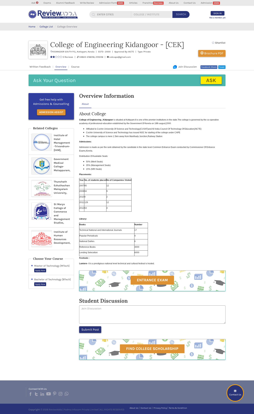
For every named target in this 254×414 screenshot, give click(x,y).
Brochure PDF (213, 53)
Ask (33, 2)
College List (46, 26)
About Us (173, 2)
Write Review (87, 2)
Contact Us (190, 2)
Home (32, 26)
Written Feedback (40, 66)
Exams (47, 2)
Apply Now (40, 270)
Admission (210, 2)
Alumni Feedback (65, 2)
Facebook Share (209, 67)
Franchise (153, 2)
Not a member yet (217, 18)
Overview (60, 66)
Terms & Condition (178, 408)
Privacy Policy (160, 408)
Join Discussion (187, 66)
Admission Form (111, 2)
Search (181, 14)
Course (75, 66)
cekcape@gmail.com (120, 57)
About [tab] (85, 103)
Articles (133, 2)
